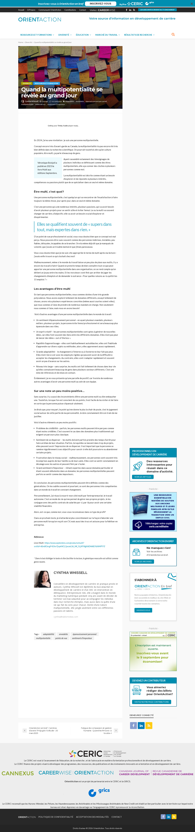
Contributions (70, 10)
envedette (80, 101)
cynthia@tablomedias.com (66, 617)
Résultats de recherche (138, 34)
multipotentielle (27, 104)
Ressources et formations (36, 34)
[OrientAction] (39, 19)
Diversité (63, 34)
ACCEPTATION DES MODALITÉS (92, 817)
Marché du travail (106, 34)
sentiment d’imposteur (56, 104)
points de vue (40, 104)
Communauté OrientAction (50, 10)
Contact (82, 10)
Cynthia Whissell (31, 101)
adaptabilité (69, 101)
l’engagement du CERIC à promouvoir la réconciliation (118, 807)
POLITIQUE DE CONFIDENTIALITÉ (55, 817)
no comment (57, 101)
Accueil (21, 10)
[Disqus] (70, 676)
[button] (97, 3)
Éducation (82, 34)
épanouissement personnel (96, 101)
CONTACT (116, 817)
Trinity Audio (63, 126)
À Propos (31, 10)
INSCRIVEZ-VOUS (100, 3)
